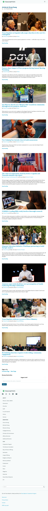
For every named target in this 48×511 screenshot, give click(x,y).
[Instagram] (6, 393)
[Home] (9, 1)
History (4, 414)
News (18, 36)
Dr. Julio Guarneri (6, 411)
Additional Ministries (7, 438)
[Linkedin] (13, 393)
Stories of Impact (20, 141)
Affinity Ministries (6, 436)
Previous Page (5, 371)
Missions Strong (6, 427)
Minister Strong (6, 425)
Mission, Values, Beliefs (8, 400)
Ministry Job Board (7, 460)
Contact (3, 502)
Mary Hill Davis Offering (8, 449)
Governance (5, 403)
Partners (4, 417)
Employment (5, 463)
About (4, 398)
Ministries (5, 419)
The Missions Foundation (8, 447)
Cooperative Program (7, 444)
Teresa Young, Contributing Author (10, 177)
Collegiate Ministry (7, 430)
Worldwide (5, 452)
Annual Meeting (20, 287)
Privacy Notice (5, 500)
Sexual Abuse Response (8, 477)
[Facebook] (3, 393)
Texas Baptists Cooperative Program (28, 493)
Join (3, 479)
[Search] (44, 487)
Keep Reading (5, 43)
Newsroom (4, 497)
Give (4, 441)
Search (4, 384)
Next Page (13, 371)
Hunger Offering (6, 455)
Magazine (5, 471)
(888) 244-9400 (5, 505)
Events (4, 466)
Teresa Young (6, 36)
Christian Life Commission (8, 433)
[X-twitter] (9, 393)
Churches (5, 406)
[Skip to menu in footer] (44, 1)
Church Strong (6, 422)
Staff (4, 408)
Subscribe (5, 474)
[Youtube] (16, 393)
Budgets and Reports (7, 457)
